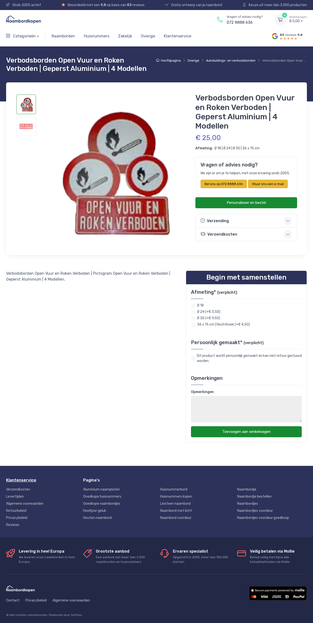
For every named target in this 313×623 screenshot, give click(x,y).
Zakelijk (125, 36)
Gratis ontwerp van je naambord (196, 5)
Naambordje (246, 489)
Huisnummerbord (173, 489)
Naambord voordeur (175, 518)
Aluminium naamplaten (101, 489)
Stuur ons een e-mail (268, 184)
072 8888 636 (240, 22)
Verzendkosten (18, 489)
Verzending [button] (218, 221)
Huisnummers (96, 36)
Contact (13, 600)
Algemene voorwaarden (25, 504)
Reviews (12, 525)
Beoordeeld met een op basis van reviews (106, 5)
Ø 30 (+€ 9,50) (208, 318)
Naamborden (63, 36)
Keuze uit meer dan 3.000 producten (277, 5)
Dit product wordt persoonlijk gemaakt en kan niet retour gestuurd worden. (249, 358)
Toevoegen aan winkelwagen (246, 431)
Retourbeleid (16, 511)
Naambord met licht (176, 511)
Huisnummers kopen (176, 496)
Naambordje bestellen (254, 496)
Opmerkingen (202, 392)
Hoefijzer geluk (94, 511)
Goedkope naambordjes (101, 504)
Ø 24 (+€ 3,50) (208, 312)
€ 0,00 (298, 19)
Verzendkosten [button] (222, 234)
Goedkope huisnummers (102, 496)
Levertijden (15, 496)
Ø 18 (200, 305)
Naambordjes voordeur (255, 511)
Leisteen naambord (175, 504)
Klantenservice (177, 36)
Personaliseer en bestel (246, 202)
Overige (148, 36)
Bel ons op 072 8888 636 (224, 184)
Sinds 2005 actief (26, 5)
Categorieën (24, 36)
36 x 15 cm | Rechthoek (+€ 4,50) (223, 324)
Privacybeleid (16, 518)
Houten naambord (97, 518)
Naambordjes (247, 504)
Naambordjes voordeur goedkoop (263, 518)
